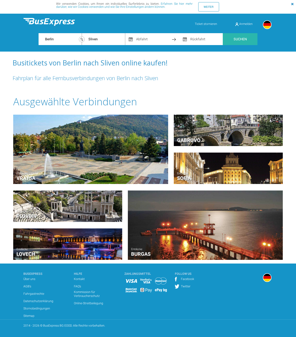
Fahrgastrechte (33, 293)
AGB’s (27, 286)
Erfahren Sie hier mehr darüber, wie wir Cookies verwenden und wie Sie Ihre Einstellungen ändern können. (124, 5)
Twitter (185, 286)
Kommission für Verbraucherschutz (87, 294)
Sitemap (28, 315)
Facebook (187, 279)
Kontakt (79, 279)
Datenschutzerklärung (38, 301)
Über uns (29, 279)
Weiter (208, 6)
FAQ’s (77, 286)
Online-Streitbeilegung (88, 303)
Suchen (240, 39)
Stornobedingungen (36, 308)
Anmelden (246, 24)
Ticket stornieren (206, 24)
